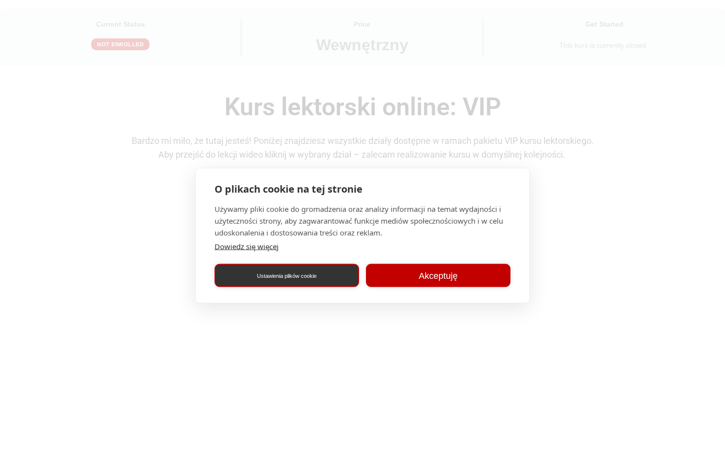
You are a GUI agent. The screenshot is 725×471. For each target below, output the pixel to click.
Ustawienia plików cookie (287, 275)
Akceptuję (438, 275)
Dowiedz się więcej (247, 246)
